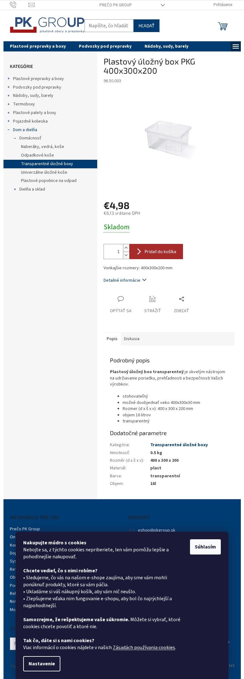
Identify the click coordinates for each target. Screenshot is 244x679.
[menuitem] (37, 46)
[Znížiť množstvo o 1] (126, 255)
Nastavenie (42, 663)
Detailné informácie (122, 280)
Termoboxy (24, 104)
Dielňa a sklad (32, 189)
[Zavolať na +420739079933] (19, 5)
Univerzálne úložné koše (44, 172)
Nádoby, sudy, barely (33, 95)
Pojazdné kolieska (30, 121)
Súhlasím (205, 546)
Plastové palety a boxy (34, 113)
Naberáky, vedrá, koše (42, 147)
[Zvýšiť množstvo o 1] (126, 248)
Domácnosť (30, 138)
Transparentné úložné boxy (47, 164)
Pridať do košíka (160, 251)
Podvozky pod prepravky (37, 87)
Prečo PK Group (115, 5)
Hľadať (146, 25)
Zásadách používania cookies (144, 647)
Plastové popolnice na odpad (49, 181)
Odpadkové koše (37, 155)
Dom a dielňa (25, 130)
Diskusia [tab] (131, 339)
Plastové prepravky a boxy (38, 79)
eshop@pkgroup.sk (156, 530)
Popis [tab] (112, 339)
